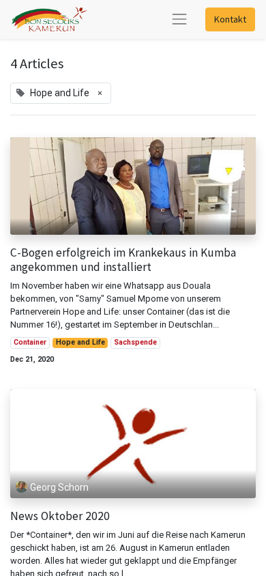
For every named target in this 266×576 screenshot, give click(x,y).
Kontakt (230, 19)
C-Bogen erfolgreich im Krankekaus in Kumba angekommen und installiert (123, 260)
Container (30, 342)
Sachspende (135, 342)
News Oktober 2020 (60, 516)
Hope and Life (80, 342)
